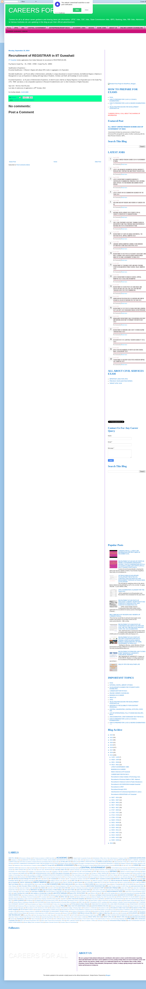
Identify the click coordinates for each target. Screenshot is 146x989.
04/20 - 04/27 (115, 832)
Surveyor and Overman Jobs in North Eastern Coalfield (72, 916)
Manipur (93, 895)
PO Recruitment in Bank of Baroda (80, 904)
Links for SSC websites (109, 893)
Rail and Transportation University (119, 906)
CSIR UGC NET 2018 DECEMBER (82, 871)
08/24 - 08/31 (115, 802)
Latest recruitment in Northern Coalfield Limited (78, 891)
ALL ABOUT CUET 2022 (134, 861)
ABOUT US (113, 28)
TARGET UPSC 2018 (116, 383)
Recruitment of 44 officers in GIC (107, 909)
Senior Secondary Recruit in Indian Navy (43, 915)
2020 (111, 742)
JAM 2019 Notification (85, 880)
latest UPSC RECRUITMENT (77, 893)
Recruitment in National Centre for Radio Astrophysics (126, 782)
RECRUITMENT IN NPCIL (27, 909)
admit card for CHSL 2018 (76, 859)
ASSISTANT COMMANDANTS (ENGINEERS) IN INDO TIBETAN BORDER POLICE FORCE (35, 863)
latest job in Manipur (112, 888)
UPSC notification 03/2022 (73, 920)
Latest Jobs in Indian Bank (99, 889)
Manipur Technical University (30, 896)
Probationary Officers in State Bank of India (28, 906)
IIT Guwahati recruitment (104, 878)
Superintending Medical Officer (49, 916)
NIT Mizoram (29, 900)
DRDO (31, 873)
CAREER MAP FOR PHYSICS (118, 691)
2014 (111, 755)
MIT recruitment (43, 896)
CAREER (136, 865)
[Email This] (24, 97)
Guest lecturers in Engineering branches (52, 876)
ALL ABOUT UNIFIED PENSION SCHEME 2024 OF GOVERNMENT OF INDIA (129, 160)
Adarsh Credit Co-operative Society (82, 858)
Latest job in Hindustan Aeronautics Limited (81, 887)
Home (9, 28)
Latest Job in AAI (13, 887)
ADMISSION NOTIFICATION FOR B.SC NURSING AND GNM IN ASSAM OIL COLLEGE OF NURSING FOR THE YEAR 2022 (128, 299)
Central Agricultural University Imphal (69, 867)
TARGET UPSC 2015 (122, 916)
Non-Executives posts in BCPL (50, 900)
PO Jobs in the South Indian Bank (60, 904)
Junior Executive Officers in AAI (26, 886)
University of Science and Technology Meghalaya (112, 918)
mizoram (51, 896)
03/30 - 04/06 (115, 840)
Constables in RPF (67, 871)
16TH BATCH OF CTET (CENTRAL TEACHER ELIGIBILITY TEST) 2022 (129, 341)
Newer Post (12, 162)
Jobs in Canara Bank (125, 882)
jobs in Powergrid (116, 884)
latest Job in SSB (24, 889)
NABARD (72, 896)
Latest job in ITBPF (99, 887)
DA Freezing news (103, 871)
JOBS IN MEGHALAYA (67, 884)
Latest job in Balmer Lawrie (26, 887)
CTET (94, 871)
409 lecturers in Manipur (25, 858)
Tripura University (35, 918)
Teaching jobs (20, 918)
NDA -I (59, 898)
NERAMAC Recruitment (92, 898)
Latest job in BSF (51, 887)
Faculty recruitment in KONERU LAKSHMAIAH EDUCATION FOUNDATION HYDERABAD (48, 875)
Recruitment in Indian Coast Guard (120, 907)
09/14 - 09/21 (115, 764)
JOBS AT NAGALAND (55, 882)
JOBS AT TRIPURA (67, 882)
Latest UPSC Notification (60, 893)
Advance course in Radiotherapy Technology (96, 859)
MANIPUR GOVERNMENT (127, 895)
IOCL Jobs (67, 880)
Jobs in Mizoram (79, 884)
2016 (111, 752)
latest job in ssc (35, 889)
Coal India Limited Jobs (61, 869)
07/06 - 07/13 (115, 817)
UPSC (16, 28)
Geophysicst (23, 876)
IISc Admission (62, 878)
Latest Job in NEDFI (126, 887)
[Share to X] (28, 97)
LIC (100, 893)
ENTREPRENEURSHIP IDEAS (59, 28)
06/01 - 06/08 (115, 825)
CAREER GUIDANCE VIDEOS (17, 31)
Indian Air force (136, 878)
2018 (111, 747)
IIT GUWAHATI (92, 878)
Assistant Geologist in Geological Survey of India (86, 863)
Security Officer (27, 915)
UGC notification (58, 918)
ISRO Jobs (74, 880)
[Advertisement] (60, 41)
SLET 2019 (74, 915)
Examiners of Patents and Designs (80, 873)
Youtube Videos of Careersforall (68, 922)
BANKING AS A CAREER (117, 695)
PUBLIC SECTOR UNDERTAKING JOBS (78, 906)
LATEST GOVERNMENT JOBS (120, 767)
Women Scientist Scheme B (52, 922)
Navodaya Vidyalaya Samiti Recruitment (46, 898)
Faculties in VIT (115, 873)
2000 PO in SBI (13, 858)
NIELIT (10, 900)
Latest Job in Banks (40, 887)
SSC (22, 28)
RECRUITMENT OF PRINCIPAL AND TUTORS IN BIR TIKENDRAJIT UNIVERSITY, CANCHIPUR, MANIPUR (131, 653)
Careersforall (32, 867)
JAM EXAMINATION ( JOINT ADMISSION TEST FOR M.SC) (127, 717)
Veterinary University (102, 920)
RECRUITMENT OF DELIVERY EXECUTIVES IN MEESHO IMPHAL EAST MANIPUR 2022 (129, 360)
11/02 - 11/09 (115, 757)
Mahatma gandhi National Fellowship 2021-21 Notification (65, 895)
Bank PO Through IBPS (48, 865)
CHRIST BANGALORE (20, 869)
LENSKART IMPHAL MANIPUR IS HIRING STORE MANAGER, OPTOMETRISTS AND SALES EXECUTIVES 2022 (128, 245)
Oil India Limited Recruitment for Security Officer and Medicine (61, 902)
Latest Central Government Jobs (95, 886)
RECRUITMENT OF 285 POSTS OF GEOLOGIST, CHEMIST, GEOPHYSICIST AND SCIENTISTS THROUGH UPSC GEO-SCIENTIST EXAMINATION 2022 (131, 603)
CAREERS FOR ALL (38, 10)
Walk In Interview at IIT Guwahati (120, 772)
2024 (111, 735)
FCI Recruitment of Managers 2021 (99, 875)
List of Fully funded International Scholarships (128, 893)
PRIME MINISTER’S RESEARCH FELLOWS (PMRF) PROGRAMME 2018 (109, 904)
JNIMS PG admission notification (100, 880)
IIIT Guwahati (52, 878)
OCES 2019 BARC (39, 902)
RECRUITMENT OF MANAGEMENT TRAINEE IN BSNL (55, 911)
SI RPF (67, 915)
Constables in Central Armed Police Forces (38, 871)
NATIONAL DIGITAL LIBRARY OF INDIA (121, 685)
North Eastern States (129, 900)
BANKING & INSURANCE (65, 865)
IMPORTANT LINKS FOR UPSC (119, 379)
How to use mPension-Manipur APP (125, 876)
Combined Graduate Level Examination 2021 (105, 869)
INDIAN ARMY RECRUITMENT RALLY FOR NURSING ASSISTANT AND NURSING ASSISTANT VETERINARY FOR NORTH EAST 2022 (129, 320)
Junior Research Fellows (78, 886)
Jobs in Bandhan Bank (112, 882)
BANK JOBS (101, 28)
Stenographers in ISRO (138, 915)
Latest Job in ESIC (63, 887)
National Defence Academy (83, 896)
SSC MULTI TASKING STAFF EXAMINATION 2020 (117, 915)
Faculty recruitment (125, 873)
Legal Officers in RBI (93, 893)
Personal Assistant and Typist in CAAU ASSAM (38, 904)
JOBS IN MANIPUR (52, 884)
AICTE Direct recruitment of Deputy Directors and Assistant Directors (36, 861)
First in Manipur (114, 875)
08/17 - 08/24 (115, 805)
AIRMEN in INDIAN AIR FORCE (88, 861)
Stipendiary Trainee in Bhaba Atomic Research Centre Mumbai (24, 916)
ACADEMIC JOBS (79, 28)
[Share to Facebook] (30, 97)
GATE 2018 (137, 875)
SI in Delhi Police (59, 915)
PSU (62, 906)
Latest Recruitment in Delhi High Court (55, 891)
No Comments (116, 164)
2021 (111, 740)
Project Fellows (55, 906)
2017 (111, 750)
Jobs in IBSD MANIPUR (27, 884)
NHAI (142, 898)
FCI (87, 875)
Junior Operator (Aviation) (43, 886)
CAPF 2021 (128, 865)
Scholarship (123, 913)
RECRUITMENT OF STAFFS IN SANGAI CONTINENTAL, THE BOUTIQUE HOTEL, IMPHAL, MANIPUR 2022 (127, 235)
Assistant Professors (126, 863)
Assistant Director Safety (66, 863)
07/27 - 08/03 (115, 810)
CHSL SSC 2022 (32, 869)
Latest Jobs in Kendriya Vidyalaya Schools (118, 889)
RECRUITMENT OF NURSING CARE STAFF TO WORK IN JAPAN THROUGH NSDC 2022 (128, 331)
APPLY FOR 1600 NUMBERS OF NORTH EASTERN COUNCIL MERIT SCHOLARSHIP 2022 (128, 351)
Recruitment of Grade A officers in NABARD (29, 911)
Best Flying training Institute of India (104, 865)
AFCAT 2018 (113, 859)
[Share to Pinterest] (32, 97)
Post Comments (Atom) (23, 165)
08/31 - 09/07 (115, 800)
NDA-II (64, 898)
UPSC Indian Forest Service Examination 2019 (52, 920)
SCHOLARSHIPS (132, 913)
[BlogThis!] (26, 97)
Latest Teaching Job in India (21, 893)
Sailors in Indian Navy (104, 913)
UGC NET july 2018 (47, 918)
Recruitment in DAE (104, 907)
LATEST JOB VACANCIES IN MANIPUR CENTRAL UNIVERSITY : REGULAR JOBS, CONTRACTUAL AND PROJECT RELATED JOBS (129, 170)
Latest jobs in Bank (69, 889)
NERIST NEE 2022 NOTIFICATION (115, 898)
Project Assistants (45, 906)
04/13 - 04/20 (115, 835)
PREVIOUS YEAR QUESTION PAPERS (121, 381)
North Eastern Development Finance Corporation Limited (74, 900)
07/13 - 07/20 (115, 815)
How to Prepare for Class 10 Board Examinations (76, 876)
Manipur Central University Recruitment (107, 895)
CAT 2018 (40, 867)
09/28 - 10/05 (115, 759)
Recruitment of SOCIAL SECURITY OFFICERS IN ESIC (106, 911)
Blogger (108, 975)
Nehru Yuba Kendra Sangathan (76, 898)
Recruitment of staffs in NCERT (130, 911)
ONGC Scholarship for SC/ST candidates (97, 902)
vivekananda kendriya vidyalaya (117, 920)
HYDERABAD (140, 876)
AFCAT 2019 (121, 859)
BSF (122, 865)
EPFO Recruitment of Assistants (61, 873)
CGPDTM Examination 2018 (137, 867)
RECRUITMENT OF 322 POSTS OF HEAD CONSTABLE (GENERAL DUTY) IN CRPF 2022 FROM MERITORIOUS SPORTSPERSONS (129, 309)
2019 (111, 745)
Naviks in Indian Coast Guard (27, 898)
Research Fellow (67, 913)
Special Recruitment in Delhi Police (87, 915)
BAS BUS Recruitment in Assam (85, 865)
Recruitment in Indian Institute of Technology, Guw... (126, 777)
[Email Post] (20, 97)
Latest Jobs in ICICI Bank (83, 889)
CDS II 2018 (47, 867)
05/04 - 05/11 (115, 830)
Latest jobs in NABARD (38, 891)
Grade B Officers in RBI (34, 876)
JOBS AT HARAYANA (25, 882)
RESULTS (75, 913)
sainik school (115, 913)
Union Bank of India (69, 918)
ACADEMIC (16, 100)
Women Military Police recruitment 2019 (33, 922)
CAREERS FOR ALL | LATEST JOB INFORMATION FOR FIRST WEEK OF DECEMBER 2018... (129, 552)
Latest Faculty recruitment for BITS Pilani (118, 886)
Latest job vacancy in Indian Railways (52, 889)
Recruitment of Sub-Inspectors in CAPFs (38, 913)
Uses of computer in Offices (88, 920)
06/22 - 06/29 (115, 822)
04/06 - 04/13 (115, 837)
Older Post (98, 162)
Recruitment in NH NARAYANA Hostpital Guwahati (125, 784)
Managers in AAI (85, 895)
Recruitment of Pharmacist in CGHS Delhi (81, 911)
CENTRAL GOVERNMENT (37, 28)
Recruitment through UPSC (119, 789)
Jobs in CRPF (135, 882)
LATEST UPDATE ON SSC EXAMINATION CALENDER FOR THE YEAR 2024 (128, 193)
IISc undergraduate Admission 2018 (77, 878)
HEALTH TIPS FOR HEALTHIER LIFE (129, 664)
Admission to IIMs (15, 859)
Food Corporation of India (126, 875)
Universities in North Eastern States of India (87, 918)
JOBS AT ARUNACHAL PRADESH (120, 880)
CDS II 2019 (56, 867)
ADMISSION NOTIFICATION (137, 858)
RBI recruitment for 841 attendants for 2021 (37, 907)
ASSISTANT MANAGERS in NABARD (109, 863)
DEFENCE (113, 871)
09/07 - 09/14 (115, 797)
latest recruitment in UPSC (114, 891)
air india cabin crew (66, 861)
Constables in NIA (55, 871)
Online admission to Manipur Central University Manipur (122, 902)
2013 (111, 843)
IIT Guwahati (13, 60)
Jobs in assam (78, 882)
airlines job (75, 861)
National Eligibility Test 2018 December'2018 (103, 896)
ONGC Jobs (82, 902)
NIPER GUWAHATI (19, 900)
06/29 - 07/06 (115, 820)
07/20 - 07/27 (115, 812)
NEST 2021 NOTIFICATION (132, 898)
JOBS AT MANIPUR (39, 882)
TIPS (27, 918)
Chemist (11, 869)
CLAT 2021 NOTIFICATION (45, 869)
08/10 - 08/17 (115, 807)
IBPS (10, 878)
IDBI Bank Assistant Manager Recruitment (24, 878)
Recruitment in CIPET (117, 787)
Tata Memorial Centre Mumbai (137, 916)
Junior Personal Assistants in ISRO (61, 886)
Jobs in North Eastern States (103, 884)
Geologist (15, 876)
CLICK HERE (24, 92)
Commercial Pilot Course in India (127, 869)
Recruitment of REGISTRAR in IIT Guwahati (123, 794)
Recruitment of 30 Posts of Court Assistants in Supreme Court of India (79, 909)
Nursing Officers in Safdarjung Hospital (23, 902)
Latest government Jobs (137, 886)
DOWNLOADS (23, 873)
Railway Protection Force (135, 906)
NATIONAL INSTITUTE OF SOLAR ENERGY (128, 896)
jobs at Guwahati (13, 882)
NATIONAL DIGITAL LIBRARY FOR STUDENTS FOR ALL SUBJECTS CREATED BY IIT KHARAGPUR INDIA (126, 213)
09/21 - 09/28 (115, 762)
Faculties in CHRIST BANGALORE (100, 873)
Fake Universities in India (78, 875)
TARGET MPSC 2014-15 (94, 916)
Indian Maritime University (27, 880)
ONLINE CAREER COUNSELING (131, 28)
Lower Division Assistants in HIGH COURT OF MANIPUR (35, 895)
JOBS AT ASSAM (136, 880)
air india (57, 861)
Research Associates (55, 913)
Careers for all (24, 867)
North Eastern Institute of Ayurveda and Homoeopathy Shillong (106, 900)
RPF (96, 913)
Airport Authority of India (120, 861)
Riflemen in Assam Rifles (86, 913)
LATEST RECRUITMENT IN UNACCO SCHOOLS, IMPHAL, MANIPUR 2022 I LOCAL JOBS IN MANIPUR (127, 278)
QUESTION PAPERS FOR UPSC (100, 906)
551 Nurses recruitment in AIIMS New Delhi (43, 858)
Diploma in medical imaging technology (130, 871)
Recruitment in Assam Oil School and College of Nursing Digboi (65, 907)
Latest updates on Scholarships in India (40, 893)
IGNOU (39, 878)
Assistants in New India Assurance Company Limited (27, 865)
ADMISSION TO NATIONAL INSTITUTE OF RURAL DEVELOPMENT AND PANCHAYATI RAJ (45, 859)
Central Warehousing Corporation (119, 867)
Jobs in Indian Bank (40, 884)
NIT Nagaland (37, 900)
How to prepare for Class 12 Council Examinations (102, 876)
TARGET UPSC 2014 (108, 916)
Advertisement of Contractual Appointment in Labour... (126, 792)
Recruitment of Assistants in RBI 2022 (126, 909)
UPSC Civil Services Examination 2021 (29, 920)
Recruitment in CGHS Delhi (90, 907)
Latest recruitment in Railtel (98, 891)
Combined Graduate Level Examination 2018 (80, 869)
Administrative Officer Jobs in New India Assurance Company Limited (110, 858)
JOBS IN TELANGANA (128, 884)
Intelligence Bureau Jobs (56, 880)
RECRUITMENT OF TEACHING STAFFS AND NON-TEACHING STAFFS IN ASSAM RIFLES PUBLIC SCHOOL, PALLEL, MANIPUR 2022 (129, 267)
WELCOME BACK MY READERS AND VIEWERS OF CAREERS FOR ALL (129, 203)
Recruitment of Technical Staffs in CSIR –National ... (126, 779)
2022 (111, 737)
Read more (124, 164)
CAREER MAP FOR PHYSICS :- (120, 774)
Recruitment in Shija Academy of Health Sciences (47, 909)
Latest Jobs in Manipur (23, 891)
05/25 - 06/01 (115, 827)
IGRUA (45, 878)
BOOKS (91, 28)
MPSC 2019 (64, 896)
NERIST (102, 898)
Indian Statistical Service (41, 880)
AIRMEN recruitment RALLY (105, 861)
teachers (12, 918)
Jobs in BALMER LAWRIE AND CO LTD (94, 882)
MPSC (57, 896)
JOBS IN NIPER (89, 884)
